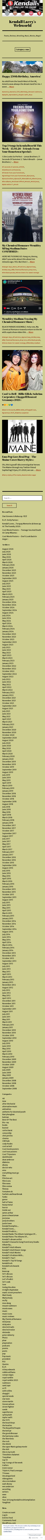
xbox (4, 1497)
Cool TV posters (9, 1154)
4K (3, 1098)
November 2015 (9, 892)
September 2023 (9, 642)
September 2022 (9, 674)
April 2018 (6, 815)
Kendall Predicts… (10, 1231)
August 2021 (7, 708)
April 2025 (6, 591)
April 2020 (6, 751)
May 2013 (6, 972)
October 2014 (8, 926)
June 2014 (6, 937)
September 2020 (9, 738)
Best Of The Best (9, 1120)
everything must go (10, 1173)
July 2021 (6, 711)
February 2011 (8, 1025)
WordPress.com (9, 1523)
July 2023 (6, 647)
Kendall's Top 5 (8, 1258)
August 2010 (7, 1041)
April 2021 (6, 719)
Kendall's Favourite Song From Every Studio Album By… (20, 1243)
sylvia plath (7, 1415)
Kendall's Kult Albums (11, 1247)
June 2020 (6, 746)
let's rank (6, 1282)
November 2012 (9, 985)
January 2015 (7, 918)
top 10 (5, 1460)
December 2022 (9, 666)
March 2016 (7, 881)
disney (5, 1165)
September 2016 (9, 865)
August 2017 (7, 836)
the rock (5, 1441)
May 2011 (6, 1019)
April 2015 (6, 910)
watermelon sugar (29, 475)
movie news (7, 1308)
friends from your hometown (13, 173)
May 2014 (6, 940)
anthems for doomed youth (14, 1112)
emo (15, 267)
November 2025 (9, 573)
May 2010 (6, 1049)
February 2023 (8, 661)
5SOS (22, 167)
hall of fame (7, 1202)
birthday (24, 92)
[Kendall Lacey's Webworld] (22, 8)
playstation (7, 1343)
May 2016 (6, 876)
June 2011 (6, 1017)
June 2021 (6, 714)
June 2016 (6, 873)
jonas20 (18, 179)
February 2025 (8, 597)
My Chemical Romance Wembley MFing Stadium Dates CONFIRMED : (21, 248)
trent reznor (7, 1468)
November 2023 (9, 637)
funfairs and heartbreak (12, 1194)
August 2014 (7, 932)
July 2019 (6, 775)
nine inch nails (8, 1327)
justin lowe (7, 1223)
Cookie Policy (7, 1531)
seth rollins (7, 1391)
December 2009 (9, 1059)
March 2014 (7, 945)
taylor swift (24, 95)
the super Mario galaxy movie (14, 1447)
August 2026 (7, 549)
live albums (7, 181)
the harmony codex (10, 1436)
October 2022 (8, 671)
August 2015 (7, 900)
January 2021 (7, 727)
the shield (6, 1444)
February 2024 (8, 629)
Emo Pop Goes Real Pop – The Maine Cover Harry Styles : (19, 458)
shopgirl (5, 1393)
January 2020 (8, 759)
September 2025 (9, 578)
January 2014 (7, 950)
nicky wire (6, 1324)
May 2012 (6, 995)
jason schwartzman (10, 1215)
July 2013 (6, 966)
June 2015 (6, 905)
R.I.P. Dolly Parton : (10, 520)
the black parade (9, 273)
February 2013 (8, 979)
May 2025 (6, 589)
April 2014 (6, 942)
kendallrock (27, 179)
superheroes (7, 1412)
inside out (6, 1210)
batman (5, 1117)
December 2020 (9, 730)
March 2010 (7, 1054)
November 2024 (9, 605)
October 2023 (8, 639)
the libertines (8, 1439)
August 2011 (7, 1011)
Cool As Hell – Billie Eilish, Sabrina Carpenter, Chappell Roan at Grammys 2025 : (22, 397)
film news (6, 1183)
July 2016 (6, 871)
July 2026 (6, 552)
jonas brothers (8, 179)
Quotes (5, 1364)
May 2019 (6, 780)
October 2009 (8, 1064)
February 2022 (8, 692)
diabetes (6, 1162)
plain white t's (8, 184)
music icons (7, 1314)
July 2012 (6, 990)
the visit (5, 1449)
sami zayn (6, 1385)
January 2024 (8, 631)
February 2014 (8, 948)
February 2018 (8, 820)
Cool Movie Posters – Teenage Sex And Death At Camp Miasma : (21, 531)
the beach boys (8, 1423)
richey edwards (8, 1369)
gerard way (32, 267)
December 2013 (9, 953)
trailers (5, 1465)
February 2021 (8, 724)
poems (5, 1348)
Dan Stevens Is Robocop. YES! (14, 516)
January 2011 (7, 1027)
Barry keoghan (8, 1114)
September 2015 (9, 897)
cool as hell (7, 1146)
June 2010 (6, 1046)
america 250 (15, 92)
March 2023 (7, 658)
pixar (4, 1340)
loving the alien (8, 1287)
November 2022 (9, 669)
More (11, 87)
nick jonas (35, 181)
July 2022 (6, 679)
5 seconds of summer (11, 167)
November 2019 (9, 764)
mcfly (4, 1300)
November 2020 (9, 732)
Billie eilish (20, 410)
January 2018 (7, 823)
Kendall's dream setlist (12, 1239)
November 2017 (9, 828)
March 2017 (7, 849)
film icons (6, 1181)
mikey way (7, 270)
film (4, 1175)
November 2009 (9, 1062)
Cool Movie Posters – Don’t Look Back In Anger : (19, 537)
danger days (7, 267)
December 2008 (9, 1080)
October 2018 (8, 799)
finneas (5, 1189)
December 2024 (9, 602)
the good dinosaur (10, 1433)
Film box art (7, 1178)
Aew (4, 1101)
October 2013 (8, 958)
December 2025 (9, 570)
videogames (7, 1478)
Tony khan (6, 1457)
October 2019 (8, 767)
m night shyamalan (10, 1290)
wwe (4, 1494)
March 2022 (7, 690)
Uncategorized (8, 1476)
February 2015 (8, 916)
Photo (5, 1338)
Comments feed (9, 1520)
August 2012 (7, 987)
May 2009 (6, 1075)
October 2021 (8, 703)
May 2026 (6, 557)
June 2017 (6, 841)
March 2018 (7, 817)
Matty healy (7, 1298)
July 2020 (6, 743)
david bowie (7, 1157)
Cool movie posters (10, 1149)
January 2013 (7, 982)
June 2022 (6, 682)
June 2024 (6, 618)
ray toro (33, 270)
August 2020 (7, 740)
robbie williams (8, 1372)
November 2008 (9, 1083)
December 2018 (9, 793)
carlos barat (7, 1130)
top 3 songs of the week (12, 1463)
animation (6, 1109)
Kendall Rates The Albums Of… (15, 1237)
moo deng (6, 1303)
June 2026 (6, 554)
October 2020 (8, 735)
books (4, 1125)
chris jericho (7, 1136)
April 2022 (6, 687)
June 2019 (6, 777)
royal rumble (7, 1377)
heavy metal (7, 1205)
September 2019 (9, 770)
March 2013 (7, 977)
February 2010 (8, 1057)
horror (5, 1207)
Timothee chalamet (10, 1454)
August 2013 (7, 963)
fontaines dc (7, 1191)
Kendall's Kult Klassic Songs (14, 1250)
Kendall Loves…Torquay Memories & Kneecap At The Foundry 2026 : (21, 525)
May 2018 (6, 812)
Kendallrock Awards (10, 1266)
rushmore (6, 1383)
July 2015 (6, 902)
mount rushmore (35, 92)
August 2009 (7, 1067)
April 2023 (6, 655)
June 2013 (6, 969)
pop (4, 1354)
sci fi (4, 1388)
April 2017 (6, 847)
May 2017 (6, 844)
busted (5, 1128)
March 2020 (7, 754)
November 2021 (9, 700)
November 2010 (9, 1033)
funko (4, 1197)
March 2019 (7, 785)
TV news (5, 1473)
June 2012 (6, 993)
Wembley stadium (33, 343)
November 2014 (9, 924)
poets (4, 1351)
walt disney (7, 1484)
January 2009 (8, 1078)
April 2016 (6, 878)
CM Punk (6, 1141)
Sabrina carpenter (22, 413)
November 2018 (9, 796)
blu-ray (5, 1122)
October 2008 (8, 1086)
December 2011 (8, 1001)
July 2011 (6, 1014)
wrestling (6, 1489)
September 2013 (9, 961)
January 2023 (7, 663)
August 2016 (7, 868)
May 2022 (6, 684)
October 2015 (8, 894)
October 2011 (8, 1006)
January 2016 (7, 886)
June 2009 (6, 1073)
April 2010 (6, 1051)
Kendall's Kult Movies (11, 1253)
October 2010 (8, 1035)
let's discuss (7, 1274)
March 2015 (7, 913)
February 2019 (8, 788)
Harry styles (7, 475)
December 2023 (9, 634)
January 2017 (7, 855)
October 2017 (8, 831)
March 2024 (7, 626)
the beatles (7, 1425)
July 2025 (6, 584)
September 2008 (9, 1088)
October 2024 (8, 607)
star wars (6, 1399)
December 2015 (9, 889)
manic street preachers (12, 1292)
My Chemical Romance (20, 270)
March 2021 (7, 722)
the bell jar (6, 1431)
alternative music (9, 1106)
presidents (14, 95)
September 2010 (9, 1038)
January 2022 (8, 695)
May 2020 (6, 748)
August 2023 (7, 645)
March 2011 (7, 1022)
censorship (7, 1133)
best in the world (9, 410)
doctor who (7, 1167)
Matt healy (7, 1295)
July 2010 (6, 1043)
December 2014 (9, 921)
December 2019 (9, 762)
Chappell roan (31, 410)
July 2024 (6, 615)
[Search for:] (22, 498)
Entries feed (7, 1518)
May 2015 (6, 908)
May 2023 (6, 653)
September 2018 (9, 801)
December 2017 (9, 825)
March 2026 (7, 562)
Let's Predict (7, 1279)
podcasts (6, 1346)
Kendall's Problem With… (13, 1255)
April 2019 (6, 783)
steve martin (7, 1401)
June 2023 (6, 650)
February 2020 (8, 756)
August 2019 (7, 772)
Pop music (6, 1356)
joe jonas (31, 176)
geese (4, 1199)
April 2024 (7, 623)
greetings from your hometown (14, 176)
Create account (8, 1512)
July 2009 (6, 1070)
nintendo (6, 1332)
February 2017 (8, 852)
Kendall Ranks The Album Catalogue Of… (19, 1234)
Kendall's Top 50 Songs (12, 1261)
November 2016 (9, 860)
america (6, 92)
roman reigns (8, 1375)
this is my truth (8, 1452)
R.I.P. (4, 1367)
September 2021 (9, 706)
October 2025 (8, 575)
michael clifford (18, 181)
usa (31, 95)
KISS (4, 1268)
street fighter (8, 1407)
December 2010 (9, 1030)
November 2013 (9, 956)
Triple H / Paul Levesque (12, 1470)
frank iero (22, 267)
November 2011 (8, 1003)
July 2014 (6, 934)
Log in (4, 1515)
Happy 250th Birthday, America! (21, 76)
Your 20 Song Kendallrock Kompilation (18, 1500)
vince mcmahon (9, 1481)
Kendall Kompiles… (10, 1226)
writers (5, 1492)
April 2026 (6, 560)
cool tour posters (9, 1152)
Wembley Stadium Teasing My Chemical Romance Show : (19, 320)
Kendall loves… (8, 1229)
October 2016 (8, 863)
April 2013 (6, 974)
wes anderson (8, 1486)
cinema (5, 1138)
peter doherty (8, 1335)
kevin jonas (37, 179)
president (6, 1359)
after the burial (8, 1104)
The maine (17, 475)
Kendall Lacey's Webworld (22, 23)
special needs (8, 1396)
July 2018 (6, 807)
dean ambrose (8, 1160)
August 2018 (7, 804)
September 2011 (9, 1009)
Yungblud (6, 1502)
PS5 (3, 1362)
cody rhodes (7, 1144)
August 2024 (8, 613)
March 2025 (7, 594)
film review (7, 1186)
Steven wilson (8, 1404)
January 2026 (8, 568)
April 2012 (6, 998)
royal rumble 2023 (10, 1380)
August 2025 (7, 581)
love (4, 1284)
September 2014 (9, 929)
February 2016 (8, 884)
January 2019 (7, 791)
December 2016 (9, 857)
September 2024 (9, 610)
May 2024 (6, 621)
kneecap (5, 1271)
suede (4, 1409)
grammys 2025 (8, 413)
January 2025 (7, 599)
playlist (5, 95)
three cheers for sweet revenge (28, 273)
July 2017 (6, 839)
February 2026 (8, 565)
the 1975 (6, 1420)
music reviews (8, 1316)
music (28, 181)
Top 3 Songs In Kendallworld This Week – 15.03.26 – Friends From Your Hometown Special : (22, 148)
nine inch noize (8, 1330)
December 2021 (9, 698)
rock (16, 184)
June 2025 (6, 586)
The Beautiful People (11, 1428)
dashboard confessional (11, 170)
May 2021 (6, 716)
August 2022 (7, 676)
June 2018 (6, 809)
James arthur (7, 1213)
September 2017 (9, 833)
